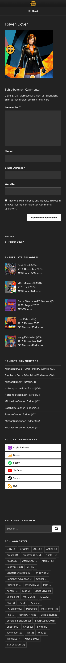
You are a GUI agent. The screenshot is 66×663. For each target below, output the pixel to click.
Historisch (14, 584)
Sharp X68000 (45, 620)
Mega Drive (43, 590)
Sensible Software (19, 620)
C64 (31, 567)
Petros (31, 608)
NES (11, 602)
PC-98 (35, 602)
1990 (24, 549)
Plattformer (49, 608)
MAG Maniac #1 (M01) (30, 283)
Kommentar (13, 107)
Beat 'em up (15, 567)
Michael (13, 596)
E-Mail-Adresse (15, 167)
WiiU (42, 632)
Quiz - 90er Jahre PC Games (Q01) (36, 301)
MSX (44, 596)
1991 (37, 549)
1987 (11, 549)
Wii (30, 632)
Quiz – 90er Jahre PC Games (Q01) (36, 368)
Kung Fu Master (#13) (29, 337)
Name (9, 151)
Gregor (41, 578)
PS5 (10, 614)
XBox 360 (32, 638)
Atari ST (47, 560)
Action (51, 549)
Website (10, 184)
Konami (12, 590)
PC (22, 602)
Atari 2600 (29, 560)
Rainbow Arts (27, 614)
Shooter (13, 626)
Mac (26, 590)
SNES (28, 626)
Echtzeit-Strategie (18, 572)
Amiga (12, 555)
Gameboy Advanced (19, 578)
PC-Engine (14, 608)
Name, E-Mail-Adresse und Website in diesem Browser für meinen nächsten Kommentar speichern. (33, 204)
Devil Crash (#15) (27, 265)
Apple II (51, 555)
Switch (42, 626)
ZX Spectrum (16, 644)
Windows (14, 638)
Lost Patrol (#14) (27, 319)
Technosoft (14, 632)
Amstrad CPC (32, 555)
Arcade (12, 560)
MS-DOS (29, 596)
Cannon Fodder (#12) (28, 401)
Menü (35, 11)
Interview (32, 584)
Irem (47, 584)
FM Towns (42, 572)
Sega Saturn (49, 614)
